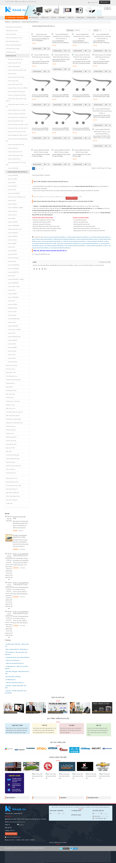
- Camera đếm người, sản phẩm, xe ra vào (17, 105)
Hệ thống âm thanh (11, 390)
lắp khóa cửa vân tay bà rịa (32, 854)
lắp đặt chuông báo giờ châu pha (15, 857)
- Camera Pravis (11, 322)
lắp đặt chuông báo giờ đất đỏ (58, 857)
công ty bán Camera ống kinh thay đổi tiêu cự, (69, 243)
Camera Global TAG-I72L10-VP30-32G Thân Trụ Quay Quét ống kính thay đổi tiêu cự (82, 63)
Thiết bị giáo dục (10, 383)
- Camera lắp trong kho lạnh (14, 151)
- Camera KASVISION (12, 268)
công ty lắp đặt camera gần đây (97, 859)
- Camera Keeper (11, 351)
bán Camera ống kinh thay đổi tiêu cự (76, 245)
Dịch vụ (70, 17)
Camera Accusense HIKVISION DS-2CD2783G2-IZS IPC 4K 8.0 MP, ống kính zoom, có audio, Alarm (82, 130)
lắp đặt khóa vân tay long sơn (35, 860)
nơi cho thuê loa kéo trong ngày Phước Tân (65, 853)
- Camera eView (11, 200)
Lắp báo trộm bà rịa (94, 854)
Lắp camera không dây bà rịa (71, 855)
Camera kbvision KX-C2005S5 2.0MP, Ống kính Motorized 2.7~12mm (101, 63)
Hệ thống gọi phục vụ (11, 376)
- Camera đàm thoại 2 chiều (14, 84)
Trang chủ (7, 21)
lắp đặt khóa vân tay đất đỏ (53, 860)
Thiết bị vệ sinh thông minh (13, 379)
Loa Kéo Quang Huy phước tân (16, 852)
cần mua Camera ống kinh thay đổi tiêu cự (55, 237)
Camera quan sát (16, 21)
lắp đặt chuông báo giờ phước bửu (89, 857)
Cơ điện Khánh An (10, 679)
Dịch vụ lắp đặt (10, 797)
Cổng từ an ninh (10, 404)
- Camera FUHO (11, 344)
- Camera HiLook (11, 261)
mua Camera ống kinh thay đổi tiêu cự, (52, 241)
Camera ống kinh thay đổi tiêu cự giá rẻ (87, 239)
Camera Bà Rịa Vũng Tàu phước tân (51, 854)
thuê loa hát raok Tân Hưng (84, 852)
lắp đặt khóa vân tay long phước (48, 860)
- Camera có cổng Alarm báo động (16, 95)
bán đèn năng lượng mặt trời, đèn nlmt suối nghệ (29, 858)
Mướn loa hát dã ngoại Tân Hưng (71, 852)
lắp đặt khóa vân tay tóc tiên (69, 860)
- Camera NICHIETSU (12, 272)
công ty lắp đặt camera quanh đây (102, 859)
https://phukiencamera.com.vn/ (17, 822)
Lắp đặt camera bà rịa (63, 854)
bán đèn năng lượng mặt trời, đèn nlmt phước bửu (43, 858)
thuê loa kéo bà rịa (67, 852)
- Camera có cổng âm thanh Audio (15, 113)
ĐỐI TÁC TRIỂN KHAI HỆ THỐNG (57, 842)
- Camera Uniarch (11, 214)
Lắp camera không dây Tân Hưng (62, 855)
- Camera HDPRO (11, 347)
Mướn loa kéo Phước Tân (54, 852)
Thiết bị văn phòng (11, 440)
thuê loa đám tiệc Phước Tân (89, 853)
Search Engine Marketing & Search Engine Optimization (37, 862)
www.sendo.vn (9, 862)
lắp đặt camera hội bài (67, 859)
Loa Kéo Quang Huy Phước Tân (44, 852)
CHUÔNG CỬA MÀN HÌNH (10, 712)
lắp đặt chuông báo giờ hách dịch (25, 857)
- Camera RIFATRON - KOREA (15, 279)
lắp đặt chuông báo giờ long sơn (39, 857)
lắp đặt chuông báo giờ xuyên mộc (94, 857)
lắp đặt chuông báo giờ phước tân (30, 857)
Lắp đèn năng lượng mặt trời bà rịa (18, 854)
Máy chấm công (10, 394)
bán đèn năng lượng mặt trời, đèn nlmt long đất (10, 858)
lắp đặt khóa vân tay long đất (61, 860)
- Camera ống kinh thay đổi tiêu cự (16, 171)
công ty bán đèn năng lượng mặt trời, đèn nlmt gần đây (71, 858)
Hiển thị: (96, 30)
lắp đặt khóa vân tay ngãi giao (9, 860)
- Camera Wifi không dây (13, 66)
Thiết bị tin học (10, 433)
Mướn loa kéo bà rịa (58, 852)
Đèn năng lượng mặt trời (12, 41)
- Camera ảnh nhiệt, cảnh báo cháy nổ (17, 128)
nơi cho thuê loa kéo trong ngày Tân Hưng (59, 853)
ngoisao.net (33, 862)
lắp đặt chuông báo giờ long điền (62, 857)
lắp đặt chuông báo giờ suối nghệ (80, 857)
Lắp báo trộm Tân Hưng (88, 854)
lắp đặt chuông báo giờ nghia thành (20, 857)
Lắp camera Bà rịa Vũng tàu (13, 676)
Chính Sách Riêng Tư (12, 489)
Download (80, 17)
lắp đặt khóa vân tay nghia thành (18, 860)
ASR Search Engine (42, 862)
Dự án (53, 17)
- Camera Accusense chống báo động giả (16, 140)
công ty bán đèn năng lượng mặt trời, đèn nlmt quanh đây (79, 858)
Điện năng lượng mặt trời (13, 415)
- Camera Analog (11, 315)
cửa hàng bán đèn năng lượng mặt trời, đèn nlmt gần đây (64, 858)
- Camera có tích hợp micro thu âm (16, 131)
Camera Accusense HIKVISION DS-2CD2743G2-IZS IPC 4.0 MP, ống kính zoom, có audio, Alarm (40, 130)
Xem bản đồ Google (11, 833)
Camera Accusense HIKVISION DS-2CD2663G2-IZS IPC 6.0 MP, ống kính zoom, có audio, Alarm (60, 96)
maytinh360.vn (13, 862)
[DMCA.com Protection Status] (64, 848)
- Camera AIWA (10, 218)
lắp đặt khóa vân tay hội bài (65, 860)
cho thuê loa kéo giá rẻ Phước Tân (100, 852)
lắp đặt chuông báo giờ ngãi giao (11, 857)
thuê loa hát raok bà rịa (91, 852)
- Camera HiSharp (11, 204)
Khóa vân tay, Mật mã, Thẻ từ (14, 37)
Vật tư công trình (10, 469)
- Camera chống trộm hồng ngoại (15, 91)
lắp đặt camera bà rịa (14, 859)
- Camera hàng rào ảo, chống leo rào (16, 117)
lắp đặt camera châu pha (24, 859)
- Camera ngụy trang (12, 80)
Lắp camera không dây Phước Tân (66, 855)
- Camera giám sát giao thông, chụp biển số (16, 99)
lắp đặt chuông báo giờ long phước (53, 857)
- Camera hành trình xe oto (14, 229)
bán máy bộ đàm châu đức (97, 858)
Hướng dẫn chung (93, 797)
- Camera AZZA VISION (13, 193)
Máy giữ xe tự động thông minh (14, 422)
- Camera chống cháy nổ (13, 159)
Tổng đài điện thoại (11, 444)
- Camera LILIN (10, 354)
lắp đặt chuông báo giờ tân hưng (34, 857)
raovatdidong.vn (18, 862)
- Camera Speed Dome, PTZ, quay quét (16, 163)
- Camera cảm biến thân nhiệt (14, 121)
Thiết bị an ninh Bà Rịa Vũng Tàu (15, 663)
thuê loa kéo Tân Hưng (61, 852)
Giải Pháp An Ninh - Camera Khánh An (9, 859)
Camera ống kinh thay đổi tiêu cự (30, 21)
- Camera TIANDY (11, 293)
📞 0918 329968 (97, 813)
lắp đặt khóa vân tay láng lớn (78, 860)
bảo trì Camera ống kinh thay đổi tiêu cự (43, 239)
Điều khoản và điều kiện (12, 492)
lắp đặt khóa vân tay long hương (40, 860)
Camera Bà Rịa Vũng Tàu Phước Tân (79, 854)
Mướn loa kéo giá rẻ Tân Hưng (97, 853)
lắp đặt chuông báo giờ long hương (44, 857)
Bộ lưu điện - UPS (11, 372)
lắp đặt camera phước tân (35, 859)
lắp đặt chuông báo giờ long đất (67, 857)
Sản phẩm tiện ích (11, 473)
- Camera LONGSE (11, 222)
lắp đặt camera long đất (64, 859)
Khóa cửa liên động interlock (13, 45)
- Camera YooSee (11, 311)
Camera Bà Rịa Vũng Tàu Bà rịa (84, 854)
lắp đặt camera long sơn (42, 859)
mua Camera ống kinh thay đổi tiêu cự (54, 245)
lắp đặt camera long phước (54, 859)
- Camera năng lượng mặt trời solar (16, 70)
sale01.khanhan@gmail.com (13, 837)
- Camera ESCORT (11, 340)
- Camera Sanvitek (11, 361)
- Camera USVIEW (11, 304)
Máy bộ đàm (9, 387)
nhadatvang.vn (16, 862)
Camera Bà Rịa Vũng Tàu (109, 853)
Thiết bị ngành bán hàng (12, 458)
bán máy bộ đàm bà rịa (93, 858)
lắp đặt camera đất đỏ (57, 859)
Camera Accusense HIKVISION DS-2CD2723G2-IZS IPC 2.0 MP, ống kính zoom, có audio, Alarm (101, 96)
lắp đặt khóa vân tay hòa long (44, 860)
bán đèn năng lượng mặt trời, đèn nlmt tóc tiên (23, 858)
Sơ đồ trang (9, 503)
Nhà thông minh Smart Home (14, 27)
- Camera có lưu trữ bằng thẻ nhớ (15, 197)
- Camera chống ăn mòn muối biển (16, 110)
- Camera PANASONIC (12, 225)
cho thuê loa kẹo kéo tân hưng (31, 852)
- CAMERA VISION (11, 308)
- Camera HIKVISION (12, 168)
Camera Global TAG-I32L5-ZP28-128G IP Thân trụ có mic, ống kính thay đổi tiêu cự (102, 137)
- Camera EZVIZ (11, 189)
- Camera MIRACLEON (13, 318)
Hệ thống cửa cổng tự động (13, 419)
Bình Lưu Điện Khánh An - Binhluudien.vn (17, 649)
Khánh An (12, 830)
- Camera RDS (10, 275)
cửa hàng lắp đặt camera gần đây (92, 859)
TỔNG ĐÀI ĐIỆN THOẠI (76, 712)
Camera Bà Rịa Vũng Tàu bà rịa (46, 854)
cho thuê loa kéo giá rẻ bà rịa (105, 852)
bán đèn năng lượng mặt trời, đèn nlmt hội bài (17, 858)
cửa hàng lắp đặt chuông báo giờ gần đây (104, 857)
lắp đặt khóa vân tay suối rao (91, 860)
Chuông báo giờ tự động (12, 48)
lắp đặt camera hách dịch (32, 859)
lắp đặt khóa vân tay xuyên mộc (86, 860)
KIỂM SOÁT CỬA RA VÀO (32, 712)
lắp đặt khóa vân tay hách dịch (22, 860)
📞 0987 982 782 (54, 813)
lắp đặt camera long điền (60, 859)
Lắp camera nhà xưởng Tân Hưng (100, 855)
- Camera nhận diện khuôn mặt (15, 144)
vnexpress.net (31, 862)
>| (42, 168)
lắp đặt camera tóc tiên (70, 859)
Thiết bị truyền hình (11, 437)
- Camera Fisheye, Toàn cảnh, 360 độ (16, 88)
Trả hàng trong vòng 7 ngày (13, 485)
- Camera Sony (10, 290)
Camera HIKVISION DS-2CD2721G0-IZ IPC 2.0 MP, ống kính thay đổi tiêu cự (101, 42)
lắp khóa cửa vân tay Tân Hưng (23, 854)
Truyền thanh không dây (12, 455)
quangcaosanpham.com (26, 862)
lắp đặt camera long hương (46, 859)
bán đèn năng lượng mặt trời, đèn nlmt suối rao (57, 858)
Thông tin (44, 17)
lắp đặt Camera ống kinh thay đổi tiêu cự (65, 239)
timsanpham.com (20, 862)
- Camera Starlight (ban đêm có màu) (16, 135)
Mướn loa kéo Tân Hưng (51, 852)
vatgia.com (5, 862)
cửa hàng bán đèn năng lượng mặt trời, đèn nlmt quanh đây (88, 858)
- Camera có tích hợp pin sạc (14, 59)
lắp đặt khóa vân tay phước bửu (82, 860)
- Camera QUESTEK (12, 326)
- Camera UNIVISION (12, 297)
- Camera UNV (10, 300)
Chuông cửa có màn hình (13, 401)
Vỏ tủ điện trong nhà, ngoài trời (14, 412)
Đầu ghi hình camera (11, 365)
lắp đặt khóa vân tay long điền (57, 860)
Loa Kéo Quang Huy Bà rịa (47, 852)
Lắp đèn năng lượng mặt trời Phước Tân (13, 854)
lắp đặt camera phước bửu (81, 859)
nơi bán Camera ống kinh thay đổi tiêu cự (78, 237)
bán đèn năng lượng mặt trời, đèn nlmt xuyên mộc (50, 858)
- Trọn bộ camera (11, 73)
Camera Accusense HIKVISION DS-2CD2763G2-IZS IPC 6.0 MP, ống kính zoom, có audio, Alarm (60, 130)
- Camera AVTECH (11, 254)
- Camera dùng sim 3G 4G (13, 63)
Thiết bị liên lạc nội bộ (12, 30)
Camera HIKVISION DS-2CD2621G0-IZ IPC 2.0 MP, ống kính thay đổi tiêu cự (60, 42)
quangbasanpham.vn (23, 862)
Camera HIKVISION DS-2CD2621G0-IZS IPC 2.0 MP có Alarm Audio (81, 42)
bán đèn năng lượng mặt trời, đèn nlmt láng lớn (36, 858)
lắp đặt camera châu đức (17, 859)
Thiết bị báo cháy (10, 426)
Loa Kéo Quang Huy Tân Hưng (39, 852)
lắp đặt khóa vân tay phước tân (27, 860)
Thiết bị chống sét (11, 430)
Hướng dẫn (91, 17)
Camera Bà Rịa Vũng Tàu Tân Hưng (74, 854)
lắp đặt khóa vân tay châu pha (13, 860)
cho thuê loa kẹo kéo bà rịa (26, 852)
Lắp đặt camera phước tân (70, 854)
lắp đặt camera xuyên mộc (85, 859)
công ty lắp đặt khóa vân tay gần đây (101, 860)
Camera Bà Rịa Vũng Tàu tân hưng (56, 854)
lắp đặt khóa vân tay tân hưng (31, 860)
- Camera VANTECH (12, 232)
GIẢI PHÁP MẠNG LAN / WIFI (55, 712)
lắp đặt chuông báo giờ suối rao (99, 857)
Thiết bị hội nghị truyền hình (13, 465)
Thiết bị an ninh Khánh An (13, 660)
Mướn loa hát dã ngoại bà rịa (80, 852)
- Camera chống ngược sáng (14, 155)
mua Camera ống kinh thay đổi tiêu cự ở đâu (44, 243)
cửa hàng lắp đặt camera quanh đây (106, 859)
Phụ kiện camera (10, 369)
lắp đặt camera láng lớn (77, 859)
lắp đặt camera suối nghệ (74, 859)
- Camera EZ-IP (11, 333)
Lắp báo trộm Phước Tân (91, 854)
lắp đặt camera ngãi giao (21, 859)
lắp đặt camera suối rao (88, 859)
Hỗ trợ (100, 17)
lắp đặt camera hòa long (50, 859)
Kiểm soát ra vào (10, 408)
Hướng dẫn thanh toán (12, 482)
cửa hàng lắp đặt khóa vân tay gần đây (96, 860)
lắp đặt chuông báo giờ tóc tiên (76, 857)
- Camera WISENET (12, 236)
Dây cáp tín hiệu (10, 447)
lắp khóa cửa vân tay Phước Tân (28, 854)
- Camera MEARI (11, 243)
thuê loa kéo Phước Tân (64, 852)
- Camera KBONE (11, 250)
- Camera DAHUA (11, 186)
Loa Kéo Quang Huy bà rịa (11, 852)
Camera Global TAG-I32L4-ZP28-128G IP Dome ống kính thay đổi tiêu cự (101, 117)
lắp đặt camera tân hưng (39, 859)
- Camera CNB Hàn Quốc (13, 336)
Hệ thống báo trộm (11, 52)
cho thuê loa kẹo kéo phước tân (35, 852)
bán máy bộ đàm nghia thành (109, 858)
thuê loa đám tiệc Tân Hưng (85, 853)
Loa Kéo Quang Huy (8, 852)
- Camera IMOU (11, 182)
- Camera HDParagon (12, 257)
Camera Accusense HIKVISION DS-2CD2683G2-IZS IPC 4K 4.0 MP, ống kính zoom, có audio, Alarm (82, 96)
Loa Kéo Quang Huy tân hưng (20, 852)
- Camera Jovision (11, 240)
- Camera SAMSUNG (12, 283)
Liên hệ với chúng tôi (11, 499)
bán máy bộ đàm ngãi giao (101, 858)
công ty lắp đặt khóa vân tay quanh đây (106, 860)
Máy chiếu (9, 451)
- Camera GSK (10, 247)
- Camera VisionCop (12, 148)
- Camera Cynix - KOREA (13, 329)
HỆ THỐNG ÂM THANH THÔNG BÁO (101, 712)
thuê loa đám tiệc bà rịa (92, 853)
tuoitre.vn (29, 862)
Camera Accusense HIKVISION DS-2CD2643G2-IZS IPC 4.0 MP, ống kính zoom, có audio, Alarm (40, 96)
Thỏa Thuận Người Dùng (13, 496)
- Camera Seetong (11, 211)
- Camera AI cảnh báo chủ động (15, 77)
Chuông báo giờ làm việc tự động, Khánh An (17, 657)
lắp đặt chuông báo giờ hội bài (71, 857)
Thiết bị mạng (9, 397)
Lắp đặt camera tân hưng (67, 854)
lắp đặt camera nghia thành (28, 859)
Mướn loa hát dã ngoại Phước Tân (75, 852)
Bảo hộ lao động (10, 462)
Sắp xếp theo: (70, 30)
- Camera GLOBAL (11, 179)
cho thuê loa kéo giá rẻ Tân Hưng (95, 852)
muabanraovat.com (11, 862)
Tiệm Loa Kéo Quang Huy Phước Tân (101, 853)
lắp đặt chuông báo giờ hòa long (49, 857)
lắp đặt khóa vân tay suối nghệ (73, 860)
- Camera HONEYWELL (13, 265)
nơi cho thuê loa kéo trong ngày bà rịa (71, 853)
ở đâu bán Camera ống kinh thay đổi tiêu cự (75, 241)
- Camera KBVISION (12, 175)
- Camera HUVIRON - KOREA (14, 207)
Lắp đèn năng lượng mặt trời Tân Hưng (8, 854)
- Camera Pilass (11, 358)
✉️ (109, 816)
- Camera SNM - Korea (12, 286)
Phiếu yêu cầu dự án (11, 478)
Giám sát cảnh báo (11, 34)
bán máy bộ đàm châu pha (104, 858)
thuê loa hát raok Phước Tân (88, 852)
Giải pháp (62, 17)
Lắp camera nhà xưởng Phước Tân (104, 855)
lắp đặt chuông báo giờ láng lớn (85, 857)
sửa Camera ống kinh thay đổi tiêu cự (100, 237)
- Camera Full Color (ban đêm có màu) (17, 124)
